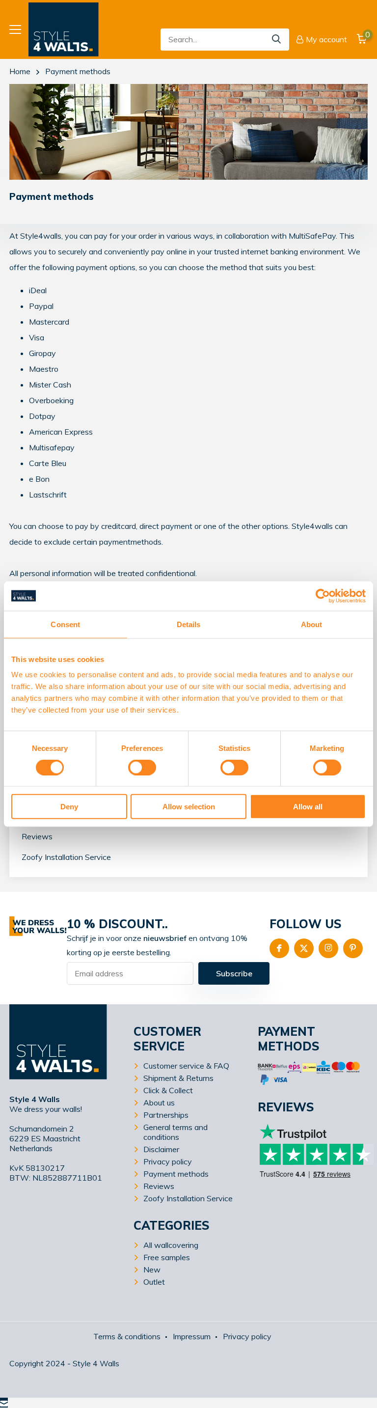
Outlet (154, 1282)
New (152, 1269)
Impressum (192, 1336)
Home (19, 71)
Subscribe (234, 973)
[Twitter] (304, 948)
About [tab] (312, 624)
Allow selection (188, 806)
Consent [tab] (65, 624)
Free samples (166, 1257)
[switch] (142, 767)
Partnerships (165, 1115)
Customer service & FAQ (186, 1066)
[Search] (277, 39)
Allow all (308, 806)
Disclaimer (161, 1149)
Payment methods (176, 1174)
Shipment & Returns (178, 1078)
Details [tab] (189, 624)
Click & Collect (168, 1090)
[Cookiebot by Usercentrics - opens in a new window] (323, 595)
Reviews (37, 836)
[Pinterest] (353, 948)
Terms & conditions (127, 1336)
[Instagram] (328, 948)
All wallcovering (170, 1245)
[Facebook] (279, 948)
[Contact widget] (4, 1403)
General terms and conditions (175, 1132)
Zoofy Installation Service (66, 857)
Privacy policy (167, 1161)
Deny (69, 806)
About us (159, 1102)
